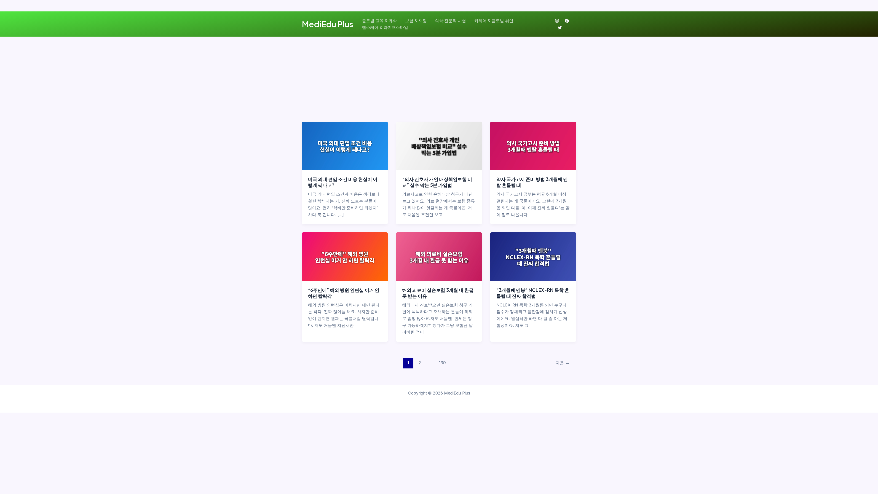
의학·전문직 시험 (450, 20)
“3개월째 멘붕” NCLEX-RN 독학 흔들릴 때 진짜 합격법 (532, 293)
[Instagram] (557, 21)
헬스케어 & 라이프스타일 (385, 27)
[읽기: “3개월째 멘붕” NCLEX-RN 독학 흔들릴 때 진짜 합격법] (533, 256)
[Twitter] (560, 28)
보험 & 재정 (416, 20)
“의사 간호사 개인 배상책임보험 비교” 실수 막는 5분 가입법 (437, 182)
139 (442, 362)
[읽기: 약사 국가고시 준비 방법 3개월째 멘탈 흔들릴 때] (533, 145)
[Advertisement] (439, 71)
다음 (562, 362)
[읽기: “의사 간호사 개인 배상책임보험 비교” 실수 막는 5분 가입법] (439, 145)
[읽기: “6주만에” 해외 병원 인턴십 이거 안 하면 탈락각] (345, 256)
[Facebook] (567, 21)
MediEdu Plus (327, 24)
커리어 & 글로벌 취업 (493, 20)
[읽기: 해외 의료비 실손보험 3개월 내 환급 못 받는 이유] (439, 256)
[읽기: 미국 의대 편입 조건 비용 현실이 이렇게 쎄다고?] (345, 145)
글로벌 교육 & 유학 (379, 20)
